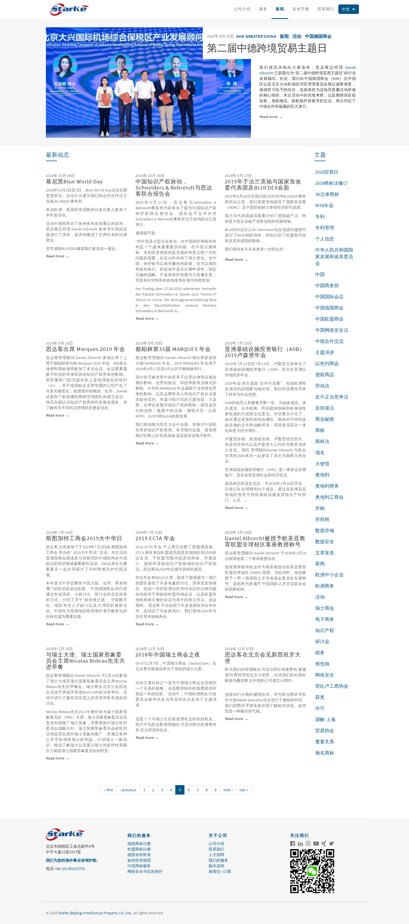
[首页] (71, 9)
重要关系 (324, 742)
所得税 (322, 519)
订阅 (227, 871)
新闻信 (214, 871)
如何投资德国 (139, 860)
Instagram (308, 843)
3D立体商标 (327, 194)
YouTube (316, 843)
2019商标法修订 (331, 183)
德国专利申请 (139, 854)
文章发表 (324, 553)
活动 (296, 36)
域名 (320, 452)
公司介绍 (242, 8)
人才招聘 (216, 854)
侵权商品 (324, 375)
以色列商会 (327, 363)
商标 (320, 430)
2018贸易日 (326, 172)
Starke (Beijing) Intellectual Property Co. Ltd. (95, 912)
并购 (320, 508)
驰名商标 (324, 753)
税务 (320, 653)
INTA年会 (324, 205)
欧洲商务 (324, 586)
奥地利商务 (327, 486)
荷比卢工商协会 (331, 686)
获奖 (320, 697)
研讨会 (322, 641)
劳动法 (322, 386)
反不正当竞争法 (331, 397)
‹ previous (128, 789)
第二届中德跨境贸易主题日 (267, 48)
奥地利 (322, 475)
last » (244, 789)
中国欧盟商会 (329, 319)
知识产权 (324, 630)
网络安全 (324, 675)
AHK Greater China (256, 36)
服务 (263, 8)
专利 (320, 216)
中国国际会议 (329, 297)
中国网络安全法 (331, 330)
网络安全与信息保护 (144, 871)
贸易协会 (324, 731)
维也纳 (322, 664)
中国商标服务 (139, 865)
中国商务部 (327, 285)
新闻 (280, 8)
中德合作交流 (329, 341)
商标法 (322, 441)
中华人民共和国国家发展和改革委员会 (334, 256)
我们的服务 (218, 860)
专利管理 (324, 228)
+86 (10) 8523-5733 (70, 868)
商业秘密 (324, 419)
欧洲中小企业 (329, 575)
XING (324, 843)
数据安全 (324, 542)
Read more (270, 116)
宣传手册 (300, 8)
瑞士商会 (324, 608)
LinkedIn (300, 843)
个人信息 (324, 239)
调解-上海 (325, 719)
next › (228, 789)
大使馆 (322, 464)
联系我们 (325, 8)
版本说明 (216, 865)
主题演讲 (324, 352)
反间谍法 (324, 408)
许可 (320, 708)
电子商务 (324, 619)
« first (108, 789)
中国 (320, 274)
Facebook (293, 843)
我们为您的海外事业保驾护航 (71, 860)
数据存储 (324, 530)
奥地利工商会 (329, 497)
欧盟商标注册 (139, 849)
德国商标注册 (139, 843)
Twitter (332, 843)
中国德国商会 (318, 36)
